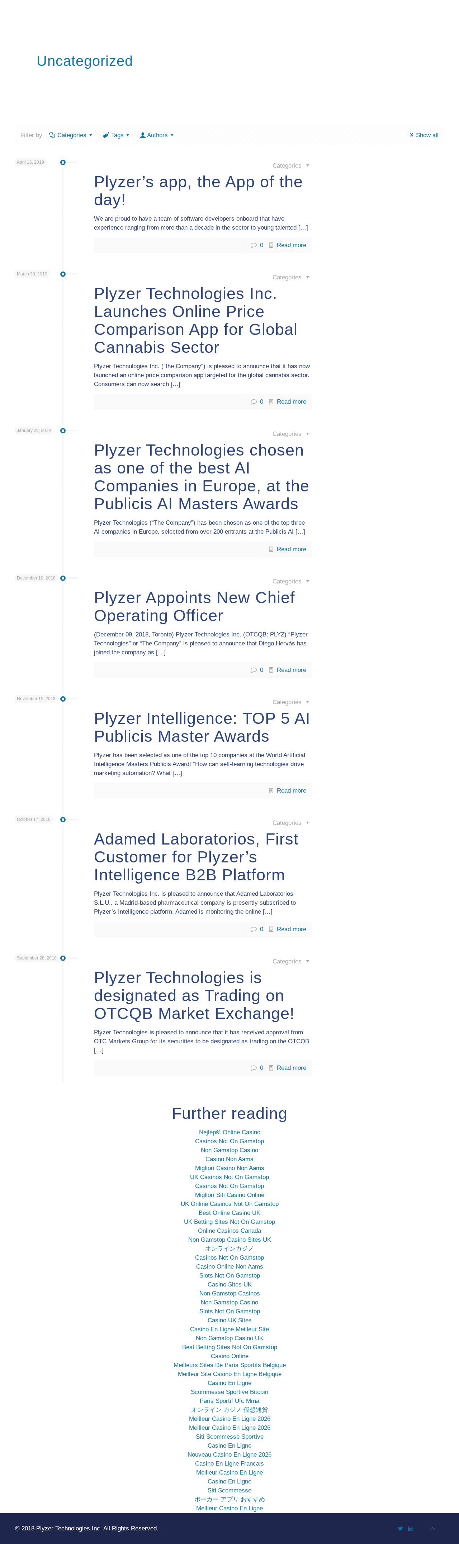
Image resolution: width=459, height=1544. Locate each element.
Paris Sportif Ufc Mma (229, 1401)
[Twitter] (400, 1528)
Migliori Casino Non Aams (229, 1168)
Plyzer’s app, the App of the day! (198, 191)
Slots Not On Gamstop (229, 1275)
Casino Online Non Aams (229, 1266)
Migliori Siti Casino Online (229, 1195)
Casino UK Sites (230, 1320)
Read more (291, 245)
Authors (157, 135)
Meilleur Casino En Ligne (229, 1472)
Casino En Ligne (229, 1383)
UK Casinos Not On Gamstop (229, 1177)
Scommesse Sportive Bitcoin (229, 1392)
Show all (427, 135)
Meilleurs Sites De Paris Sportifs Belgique (230, 1365)
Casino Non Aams (229, 1159)
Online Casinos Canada (229, 1230)
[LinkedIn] (410, 1528)
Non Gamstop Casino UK (229, 1338)
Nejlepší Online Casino (229, 1132)
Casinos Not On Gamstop (229, 1141)
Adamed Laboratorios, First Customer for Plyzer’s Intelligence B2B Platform (196, 857)
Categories (71, 135)
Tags (117, 135)
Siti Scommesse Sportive (230, 1436)
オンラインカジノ (229, 1248)
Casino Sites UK (230, 1284)
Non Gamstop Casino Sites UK (229, 1239)
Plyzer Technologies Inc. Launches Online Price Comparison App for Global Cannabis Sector (196, 320)
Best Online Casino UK (229, 1212)
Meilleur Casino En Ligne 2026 (229, 1418)
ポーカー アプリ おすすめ (229, 1499)
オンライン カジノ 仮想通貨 (229, 1409)
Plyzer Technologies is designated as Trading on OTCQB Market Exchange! (194, 995)
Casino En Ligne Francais (229, 1463)
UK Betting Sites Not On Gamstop (229, 1221)
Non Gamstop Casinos (229, 1293)
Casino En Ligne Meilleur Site (229, 1329)
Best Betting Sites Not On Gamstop (229, 1347)
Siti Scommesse (229, 1490)
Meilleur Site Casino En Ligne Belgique (229, 1374)
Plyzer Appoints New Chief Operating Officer (194, 606)
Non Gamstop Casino (229, 1150)
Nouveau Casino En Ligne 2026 (229, 1454)
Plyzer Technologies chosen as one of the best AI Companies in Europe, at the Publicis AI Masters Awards (201, 477)
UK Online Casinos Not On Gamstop (230, 1204)
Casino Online (230, 1356)
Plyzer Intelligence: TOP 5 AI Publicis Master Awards (202, 727)
